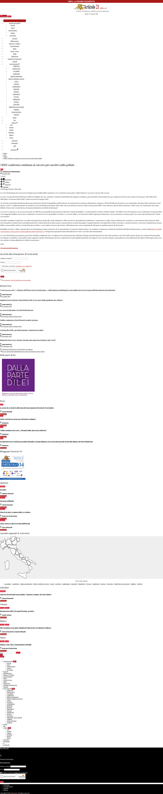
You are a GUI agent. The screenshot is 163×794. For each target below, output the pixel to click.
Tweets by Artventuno (6, 759)
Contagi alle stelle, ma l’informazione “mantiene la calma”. (22, 330)
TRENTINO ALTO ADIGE (16, 107)
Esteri (13, 28)
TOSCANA (16, 104)
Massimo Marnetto (8, 493)
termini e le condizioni (24, 266)
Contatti (5, 788)
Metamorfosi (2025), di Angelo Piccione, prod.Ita (17, 611)
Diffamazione (15, 41)
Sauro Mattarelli (7, 527)
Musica (11, 135)
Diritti (14, 54)
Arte (11, 125)
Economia (13, 35)
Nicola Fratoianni (7, 505)
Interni (13, 25)
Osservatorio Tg (7, 294)
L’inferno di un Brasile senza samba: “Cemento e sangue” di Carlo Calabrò (25, 594)
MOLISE (16, 92)
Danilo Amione (6, 615)
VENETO (16, 115)
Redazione (5, 423)
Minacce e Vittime (14, 44)
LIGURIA (16, 84)
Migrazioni (14, 56)
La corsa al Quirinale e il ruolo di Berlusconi (16, 310)
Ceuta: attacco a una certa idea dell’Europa (15, 523)
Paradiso (3, 490)
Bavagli (14, 38)
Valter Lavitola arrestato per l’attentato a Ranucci (18, 419)
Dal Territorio (14, 64)
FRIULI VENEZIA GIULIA (16, 79)
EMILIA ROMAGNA (16, 76)
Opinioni (2, 486)
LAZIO (16, 81)
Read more (3, 414)
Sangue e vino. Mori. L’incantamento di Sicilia (15, 645)
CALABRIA (16, 71)
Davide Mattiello (7, 412)
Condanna (6, 280)
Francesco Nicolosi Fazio (9, 516)
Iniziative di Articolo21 (15, 59)
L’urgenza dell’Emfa (7, 501)
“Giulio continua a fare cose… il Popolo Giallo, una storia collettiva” (23, 430)
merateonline (27, 280)
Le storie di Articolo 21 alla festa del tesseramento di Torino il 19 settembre (27, 408)
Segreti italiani (14, 46)
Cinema (11, 127)
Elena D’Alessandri (7, 598)
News (1, 404)
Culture (13, 33)
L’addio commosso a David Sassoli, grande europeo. (19, 320)
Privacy (5, 790)
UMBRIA (16, 110)
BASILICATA (16, 69)
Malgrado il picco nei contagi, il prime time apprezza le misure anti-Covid (27, 340)
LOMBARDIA (16, 87)
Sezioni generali (14, 23)
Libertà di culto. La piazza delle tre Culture (15, 512)
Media (15, 118)
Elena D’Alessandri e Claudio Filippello (14, 632)
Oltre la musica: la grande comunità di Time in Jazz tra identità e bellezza (25, 628)
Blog (1, 169)
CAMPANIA (16, 74)
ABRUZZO (16, 66)
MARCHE (16, 89)
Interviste (15, 141)
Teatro (11, 138)
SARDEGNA (16, 99)
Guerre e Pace (14, 51)
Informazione (12, 30)
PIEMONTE (16, 94)
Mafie (14, 49)
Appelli (14, 61)
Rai (15, 120)
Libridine (11, 132)
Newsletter (14, 143)
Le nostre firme (8, 787)
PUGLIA (16, 97)
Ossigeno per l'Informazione (11, 171)
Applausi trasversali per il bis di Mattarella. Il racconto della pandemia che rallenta (31, 300)
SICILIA (16, 102)
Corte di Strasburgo (16, 280)
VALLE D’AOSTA (16, 112)
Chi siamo (6, 785)
